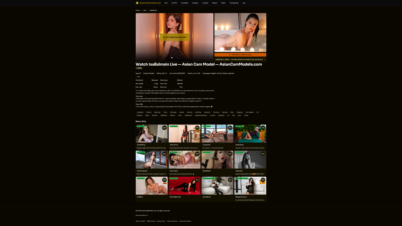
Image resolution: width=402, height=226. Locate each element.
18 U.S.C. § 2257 (140, 221)
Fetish (223, 3)
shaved (148, 112)
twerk (246, 115)
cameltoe (207, 112)
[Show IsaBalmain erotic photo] (172, 57)
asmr (239, 115)
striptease (164, 115)
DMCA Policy (151, 221)
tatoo (165, 112)
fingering (240, 112)
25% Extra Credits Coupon (243, 55)
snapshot (221, 115)
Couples (205, 3)
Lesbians (195, 3)
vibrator (172, 115)
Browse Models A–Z (142, 215)
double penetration (201, 115)
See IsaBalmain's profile (178, 38)
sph (233, 115)
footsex (212, 115)
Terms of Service (172, 221)
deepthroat (188, 115)
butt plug (198, 112)
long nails (140, 112)
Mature (214, 3)
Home (138, 10)
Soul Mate (184, 3)
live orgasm (250, 112)
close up (216, 112)
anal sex (189, 112)
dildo (232, 112)
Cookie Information (185, 221)
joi (228, 115)
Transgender (234, 3)
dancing (224, 112)
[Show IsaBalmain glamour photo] (177, 57)
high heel (157, 112)
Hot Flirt (174, 3)
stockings (173, 112)
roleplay (139, 115)
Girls (166, 3)
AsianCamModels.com (149, 3)
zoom (180, 115)
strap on (154, 115)
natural (182, 112)
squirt (147, 115)
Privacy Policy (161, 221)
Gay (244, 3)
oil (257, 112)
